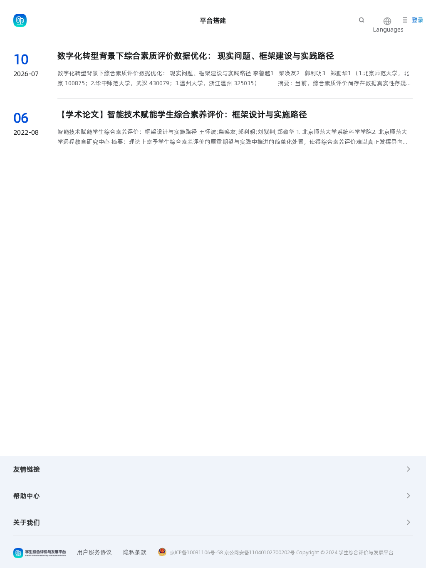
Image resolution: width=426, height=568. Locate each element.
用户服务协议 (94, 552)
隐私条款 (134, 552)
